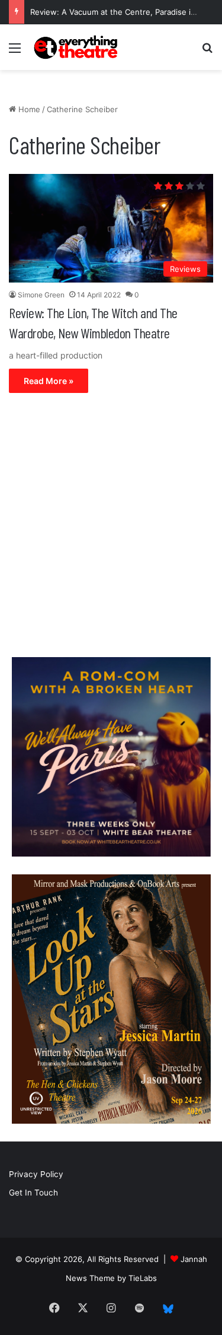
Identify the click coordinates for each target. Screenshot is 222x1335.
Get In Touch (33, 1192)
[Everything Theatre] (77, 47)
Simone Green (41, 294)
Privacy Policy (36, 1174)
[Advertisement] (111, 528)
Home (28, 109)
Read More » (48, 381)
